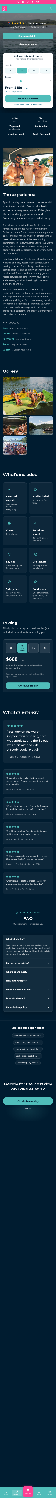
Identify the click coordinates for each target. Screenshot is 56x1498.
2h (10, 70)
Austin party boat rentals (26, 1042)
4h (22, 70)
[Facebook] (23, 2)
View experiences (28, 44)
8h (45, 70)
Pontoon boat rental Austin (26, 1035)
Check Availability (28, 685)
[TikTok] (28, 2)
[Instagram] (18, 2)
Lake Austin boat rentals (27, 1049)
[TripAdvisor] (38, 2)
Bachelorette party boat (26, 1056)
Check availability (28, 35)
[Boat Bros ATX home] (4, 8)
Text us (28, 1108)
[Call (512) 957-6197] (51, 9)
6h (34, 70)
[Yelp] (33, 2)
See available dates (28, 98)
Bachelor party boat (27, 1062)
